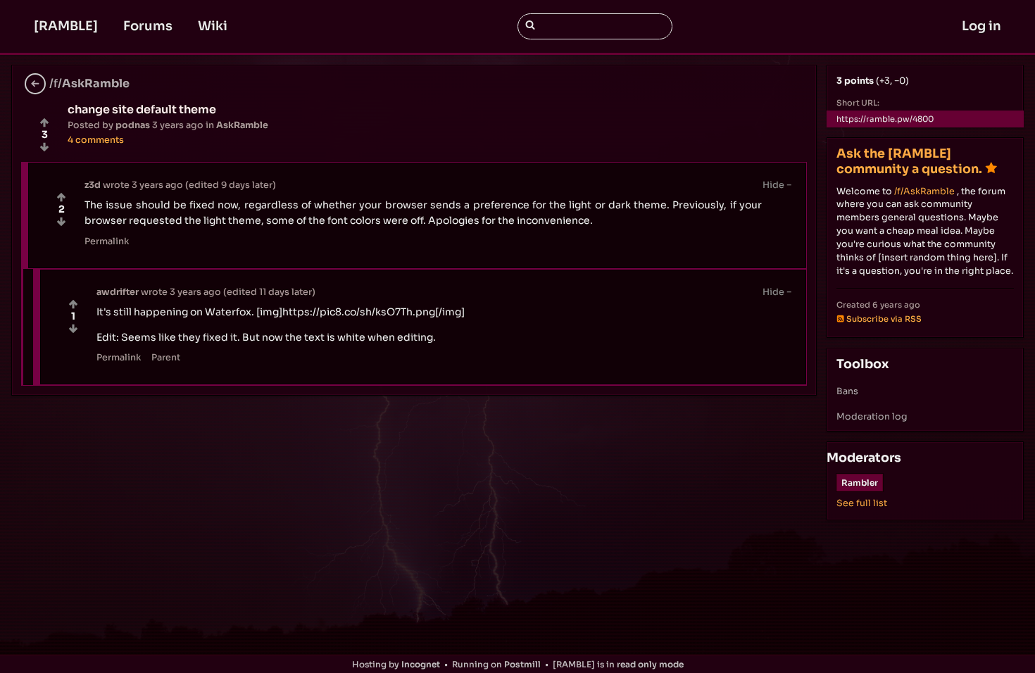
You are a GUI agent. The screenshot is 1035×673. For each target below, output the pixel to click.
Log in (981, 26)
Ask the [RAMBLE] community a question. (909, 161)
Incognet (420, 664)
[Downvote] (44, 147)
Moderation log (872, 416)
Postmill (522, 664)
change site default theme (142, 109)
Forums (147, 26)
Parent (165, 357)
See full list (861, 503)
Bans (847, 391)
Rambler (859, 482)
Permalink (107, 241)
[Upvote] (44, 122)
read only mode (650, 664)
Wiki (212, 26)
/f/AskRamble (924, 191)
